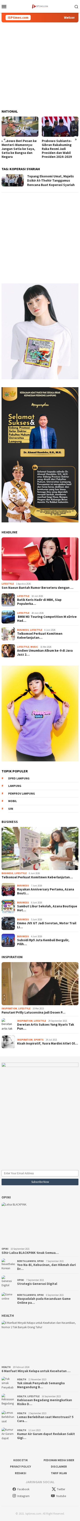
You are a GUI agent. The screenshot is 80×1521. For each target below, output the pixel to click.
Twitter (61, 1489)
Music (34, 646)
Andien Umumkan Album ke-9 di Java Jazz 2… (45, 653)
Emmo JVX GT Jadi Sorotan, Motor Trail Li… (46, 925)
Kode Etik (20, 1460)
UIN (10, 809)
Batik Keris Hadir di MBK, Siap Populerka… (39, 602)
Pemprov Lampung (21, 793)
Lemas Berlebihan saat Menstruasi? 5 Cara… (45, 1419)
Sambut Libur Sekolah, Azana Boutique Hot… (47, 908)
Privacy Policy (20, 1466)
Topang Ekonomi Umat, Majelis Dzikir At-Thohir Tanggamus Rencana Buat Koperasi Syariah (51, 180)
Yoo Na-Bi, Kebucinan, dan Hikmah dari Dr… (46, 1267)
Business (23, 629)
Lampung (14, 786)
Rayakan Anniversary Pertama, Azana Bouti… (45, 891)
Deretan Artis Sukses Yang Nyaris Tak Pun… (45, 1026)
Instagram (23, 1496)
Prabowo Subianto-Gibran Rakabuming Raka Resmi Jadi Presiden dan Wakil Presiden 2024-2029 (17, 149)
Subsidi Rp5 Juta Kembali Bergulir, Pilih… (43, 942)
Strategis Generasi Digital (37, 1284)
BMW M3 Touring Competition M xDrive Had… (47, 619)
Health (8, 1315)
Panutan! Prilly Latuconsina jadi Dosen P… (33, 1012)
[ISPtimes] (40, 6)
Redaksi (20, 1473)
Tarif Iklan (59, 1473)
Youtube (61, 1496)
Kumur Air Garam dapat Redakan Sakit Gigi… (46, 1436)
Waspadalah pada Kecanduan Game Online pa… (44, 1301)
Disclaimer (59, 1466)
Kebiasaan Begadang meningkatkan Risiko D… (44, 1402)
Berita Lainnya (26, 1261)
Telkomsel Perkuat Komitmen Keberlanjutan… (39, 636)
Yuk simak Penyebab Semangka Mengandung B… (41, 1385)
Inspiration (12, 957)
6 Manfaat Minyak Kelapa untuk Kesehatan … (36, 1371)
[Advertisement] (40, 66)
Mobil (12, 801)
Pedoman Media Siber (59, 1460)
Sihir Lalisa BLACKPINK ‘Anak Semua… (30, 1253)
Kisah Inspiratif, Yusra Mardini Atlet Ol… (47, 1043)
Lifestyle (8, 583)
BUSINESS (10, 821)
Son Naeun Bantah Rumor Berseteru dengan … (37, 588)
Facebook (23, 1489)
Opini (6, 1197)
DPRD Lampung (19, 778)
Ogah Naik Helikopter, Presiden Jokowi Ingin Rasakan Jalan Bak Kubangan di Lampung (59, 147)
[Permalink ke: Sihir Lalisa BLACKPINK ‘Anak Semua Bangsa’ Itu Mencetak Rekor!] (40, 1224)
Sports (39, 1039)
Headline (10, 532)
